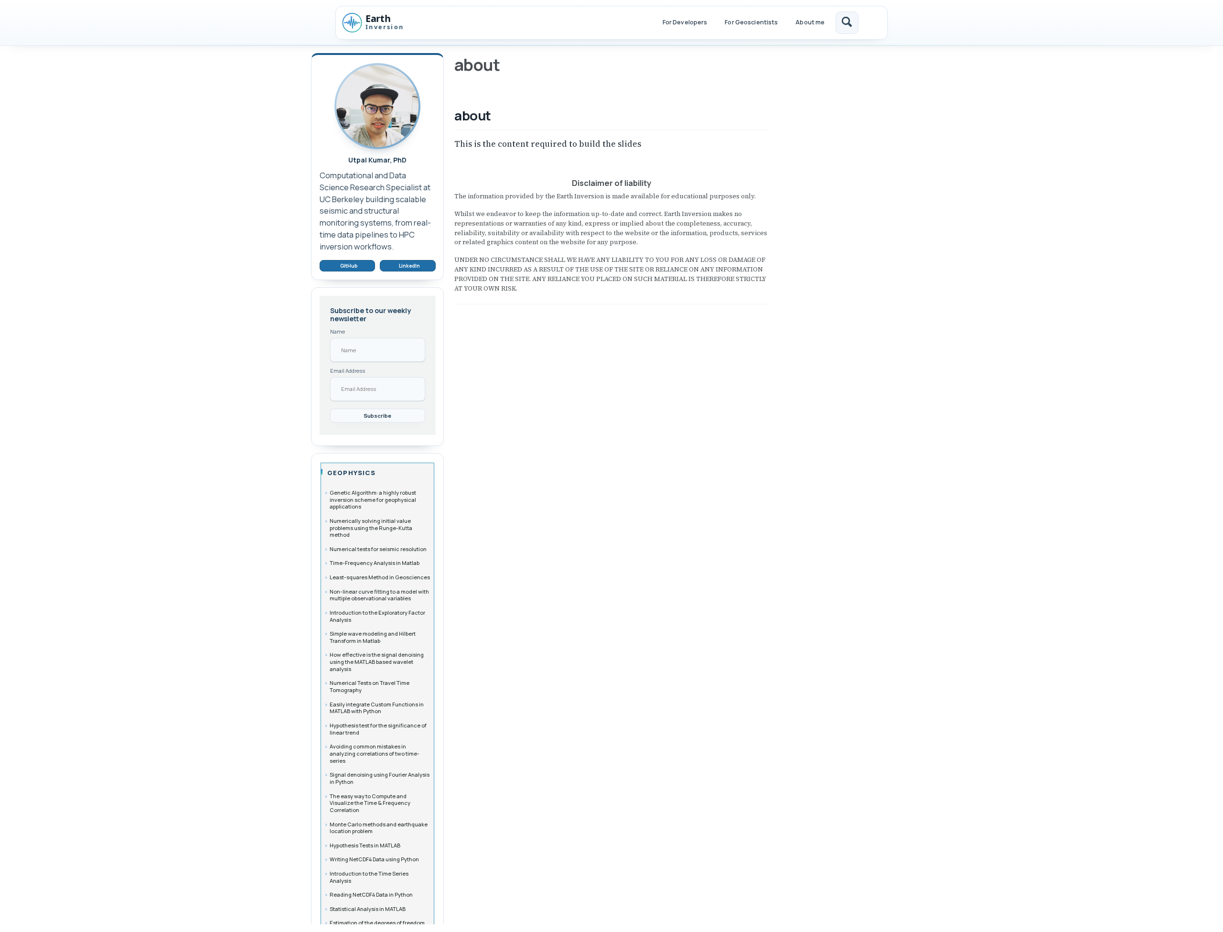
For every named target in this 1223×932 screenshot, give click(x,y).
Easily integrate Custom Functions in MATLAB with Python (377, 708)
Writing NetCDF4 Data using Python (374, 859)
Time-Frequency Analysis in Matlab (374, 562)
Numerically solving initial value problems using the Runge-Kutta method (371, 527)
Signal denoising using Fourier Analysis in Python (379, 778)
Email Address (347, 370)
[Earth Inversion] (382, 22)
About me (810, 22)
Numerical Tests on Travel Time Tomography (369, 686)
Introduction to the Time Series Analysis (369, 877)
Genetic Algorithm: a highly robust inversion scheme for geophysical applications (373, 499)
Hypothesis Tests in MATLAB (365, 845)
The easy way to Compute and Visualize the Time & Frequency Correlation (370, 802)
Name (337, 331)
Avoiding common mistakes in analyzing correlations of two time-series (374, 753)
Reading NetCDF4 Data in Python (371, 894)
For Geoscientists (751, 22)
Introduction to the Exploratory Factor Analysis (377, 616)
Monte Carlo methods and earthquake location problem (379, 828)
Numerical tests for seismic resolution (378, 549)
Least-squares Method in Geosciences (380, 577)
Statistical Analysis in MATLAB (368, 908)
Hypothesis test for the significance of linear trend (378, 729)
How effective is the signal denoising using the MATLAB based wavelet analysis (377, 661)
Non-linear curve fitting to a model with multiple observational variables (379, 595)
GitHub (349, 265)
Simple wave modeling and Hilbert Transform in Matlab (373, 637)
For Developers (685, 22)
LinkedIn (409, 265)
